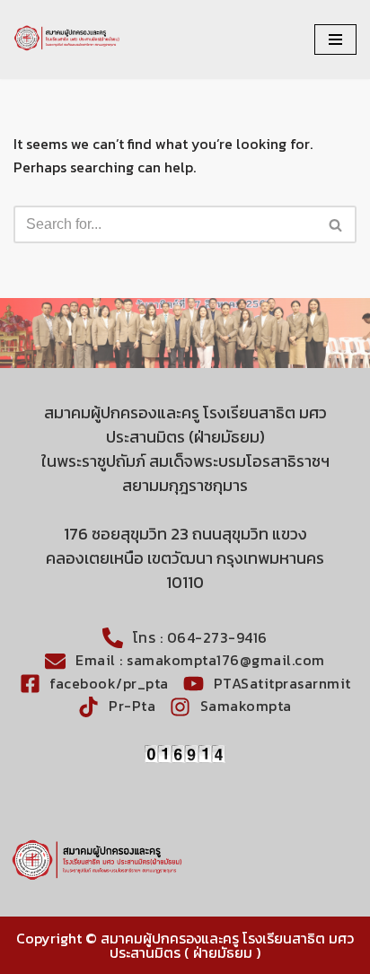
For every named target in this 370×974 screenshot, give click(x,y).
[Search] (336, 224)
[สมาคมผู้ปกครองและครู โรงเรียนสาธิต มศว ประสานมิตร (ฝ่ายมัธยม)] (67, 39)
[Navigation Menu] (335, 39)
